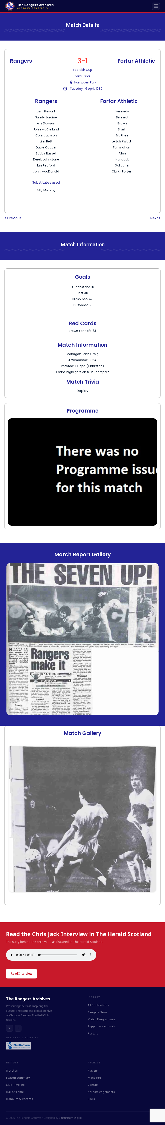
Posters (93, 1033)
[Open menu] (156, 6)
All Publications (98, 1005)
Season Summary (18, 1078)
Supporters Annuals (101, 1026)
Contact (93, 1085)
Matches (12, 1070)
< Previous (12, 218)
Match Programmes (101, 1019)
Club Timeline (15, 1085)
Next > (155, 218)
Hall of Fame (15, 1092)
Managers (94, 1078)
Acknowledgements (101, 1092)
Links (91, 1099)
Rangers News (97, 1012)
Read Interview (21, 973)
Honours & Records (19, 1099)
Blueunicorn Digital (70, 1118)
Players (93, 1070)
